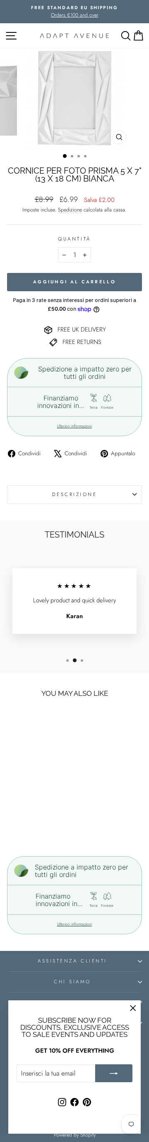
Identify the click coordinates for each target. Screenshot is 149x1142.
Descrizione (74, 494)
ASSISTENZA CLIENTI (72, 960)
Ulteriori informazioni (74, 426)
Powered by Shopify (75, 1135)
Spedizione (70, 210)
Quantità (74, 238)
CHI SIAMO (72, 981)
